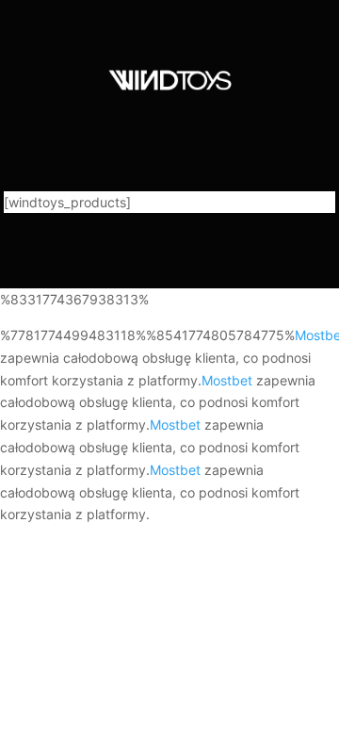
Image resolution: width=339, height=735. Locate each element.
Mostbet (227, 380)
